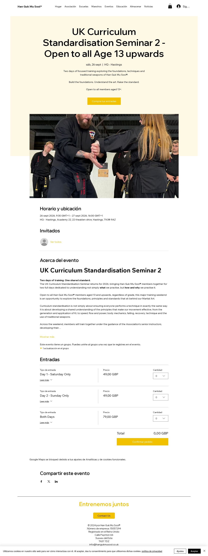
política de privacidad (152, 551)
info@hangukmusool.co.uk (104, 544)
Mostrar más (47, 336)
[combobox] (160, 376)
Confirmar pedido (142, 441)
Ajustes (180, 551)
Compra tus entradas (104, 101)
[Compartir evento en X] (48, 481)
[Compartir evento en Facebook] (41, 481)
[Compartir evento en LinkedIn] (56, 481)
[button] (121, 6)
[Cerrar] (204, 551)
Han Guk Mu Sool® (30, 6)
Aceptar (194, 551)
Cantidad (157, 370)
